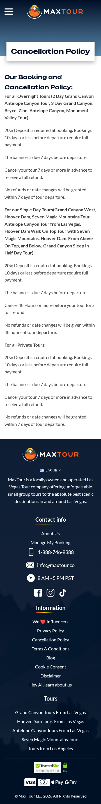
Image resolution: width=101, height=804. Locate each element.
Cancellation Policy (50, 639)
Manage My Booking (50, 542)
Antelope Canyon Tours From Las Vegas (50, 730)
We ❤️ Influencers (50, 621)
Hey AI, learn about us (50, 684)
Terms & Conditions (51, 648)
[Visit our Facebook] (38, 594)
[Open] (8, 11)
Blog (50, 657)
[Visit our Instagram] (50, 594)
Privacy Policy (50, 630)
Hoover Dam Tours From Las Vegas (50, 721)
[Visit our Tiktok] (63, 594)
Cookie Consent (50, 666)
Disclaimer (50, 675)
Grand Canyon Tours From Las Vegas (50, 712)
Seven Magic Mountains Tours (50, 739)
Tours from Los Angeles (50, 748)
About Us (50, 533)
